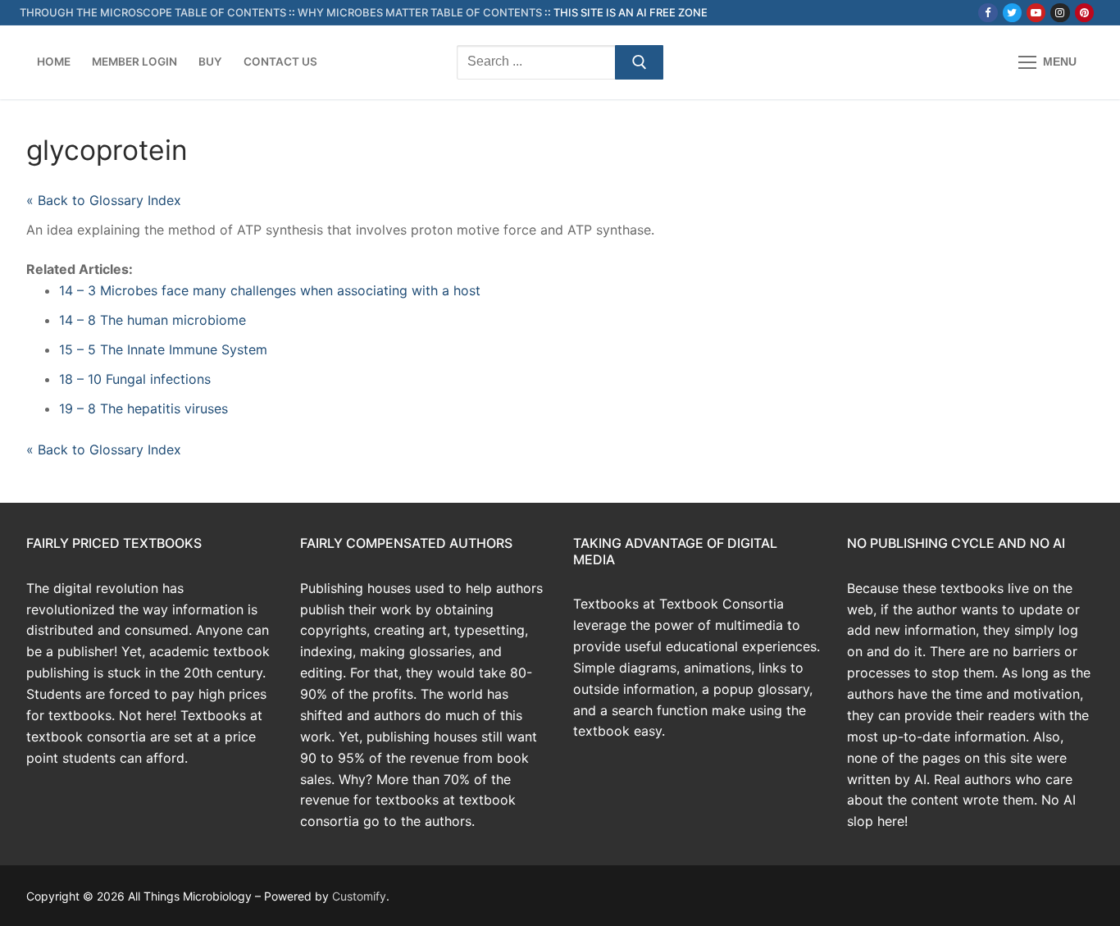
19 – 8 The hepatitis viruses (143, 408)
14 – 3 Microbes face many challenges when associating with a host (269, 290)
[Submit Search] (639, 62)
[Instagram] (1059, 12)
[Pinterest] (1084, 12)
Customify (359, 896)
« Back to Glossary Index (103, 200)
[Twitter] (1012, 12)
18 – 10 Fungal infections (135, 379)
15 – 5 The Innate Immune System (163, 349)
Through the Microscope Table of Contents (153, 12)
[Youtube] (1036, 12)
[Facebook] (987, 12)
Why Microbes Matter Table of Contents (420, 12)
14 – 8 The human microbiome (152, 320)
